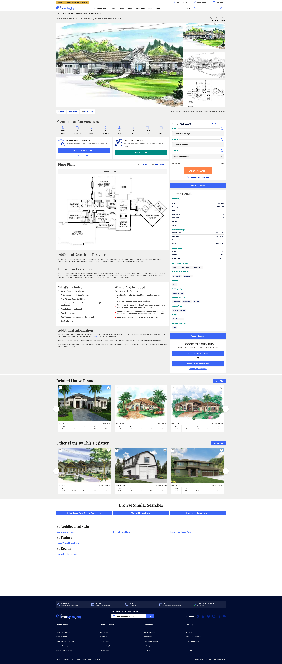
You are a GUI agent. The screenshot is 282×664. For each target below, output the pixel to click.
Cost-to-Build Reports (151, 641)
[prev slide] (56, 409)
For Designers (148, 646)
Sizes (130, 8)
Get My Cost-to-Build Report (84, 150)
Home (58, 13)
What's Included (149, 632)
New (113, 8)
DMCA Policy (87, 659)
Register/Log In (105, 646)
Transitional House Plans (180, 532)
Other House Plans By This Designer (82, 513)
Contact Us (104, 637)
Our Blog (189, 650)
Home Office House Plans (68, 543)
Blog (158, 8)
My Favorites (104, 650)
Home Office (187, 302)
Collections (140, 8)
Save (211, 20)
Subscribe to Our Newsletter (124, 611)
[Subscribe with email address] (150, 616)
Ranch (175, 267)
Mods (150, 8)
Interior (61, 111)
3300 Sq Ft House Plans (139, 513)
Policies (94, 336)
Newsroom (190, 646)
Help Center (104, 632)
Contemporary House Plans (76, 13)
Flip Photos (88, 111)
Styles (121, 8)
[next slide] (226, 409)
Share (222, 20)
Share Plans (159, 164)
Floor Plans (72, 111)
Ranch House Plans (121, 532)
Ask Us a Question (198, 186)
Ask (216, 20)
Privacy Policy (76, 659)
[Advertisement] (141, 578)
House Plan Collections (64, 650)
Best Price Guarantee (193, 637)
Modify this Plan (141, 152)
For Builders (147, 650)
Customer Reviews (192, 641)
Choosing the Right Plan (65, 641)
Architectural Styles (63, 646)
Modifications (147, 637)
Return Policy (104, 641)
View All (217, 443)
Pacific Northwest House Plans (70, 554)
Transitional (197, 267)
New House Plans (62, 637)
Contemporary (185, 267)
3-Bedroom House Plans (196, 513)
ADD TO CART (198, 170)
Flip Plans (143, 164)
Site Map (97, 659)
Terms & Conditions (62, 659)
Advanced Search (101, 8)
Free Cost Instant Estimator (198, 364)
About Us (189, 632)
